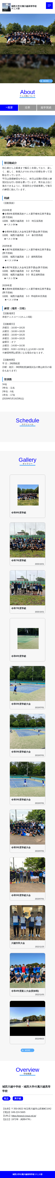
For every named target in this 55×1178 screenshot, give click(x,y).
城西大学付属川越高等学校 (24, 6)
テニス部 (15, 8)
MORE (46, 81)
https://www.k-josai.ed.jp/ (23, 1116)
